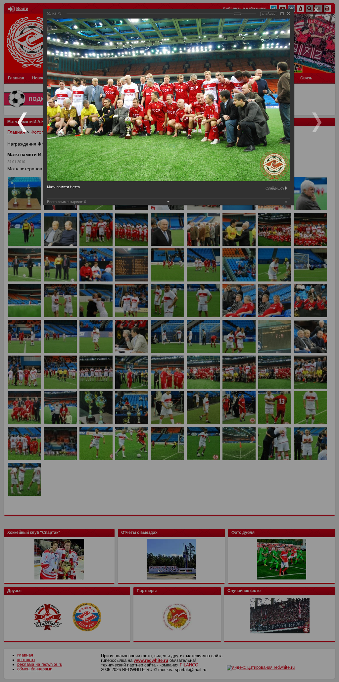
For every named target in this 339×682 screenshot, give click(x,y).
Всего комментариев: (66, 202)
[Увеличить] (282, 14)
